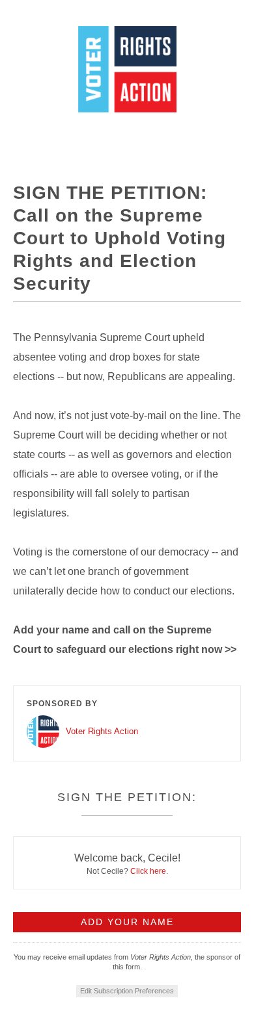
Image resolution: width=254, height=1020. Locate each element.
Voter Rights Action (102, 731)
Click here (148, 871)
